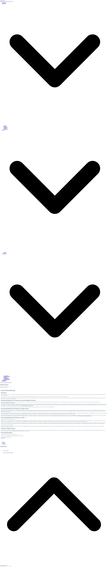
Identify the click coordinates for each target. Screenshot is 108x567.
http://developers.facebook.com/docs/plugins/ (8, 402)
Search (1, 566)
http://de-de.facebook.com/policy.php (27, 405)
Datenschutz (4, 443)
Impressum (3, 442)
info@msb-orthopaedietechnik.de (8, 452)
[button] (6, 382)
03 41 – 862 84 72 (6, 450)
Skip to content (2, 0)
